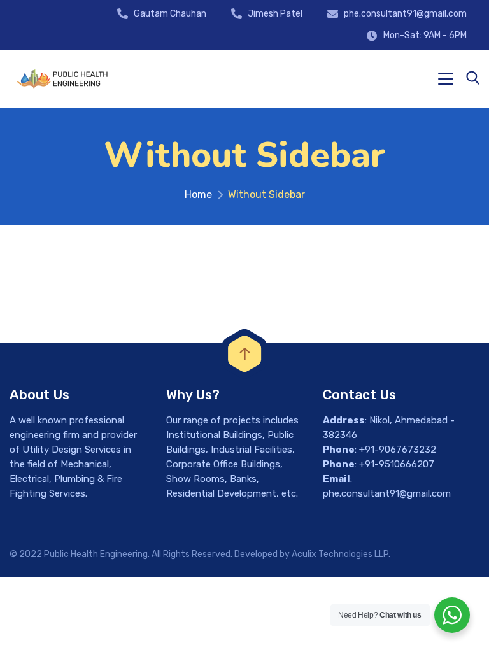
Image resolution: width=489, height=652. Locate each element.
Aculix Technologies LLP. (341, 554)
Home (198, 194)
